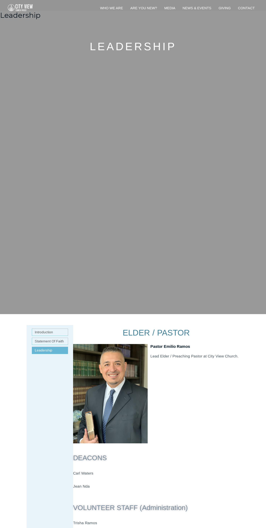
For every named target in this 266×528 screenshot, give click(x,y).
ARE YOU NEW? (143, 8)
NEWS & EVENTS (197, 8)
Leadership (43, 350)
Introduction (44, 332)
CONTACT (246, 8)
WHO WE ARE (111, 8)
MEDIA (169, 8)
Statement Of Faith (49, 341)
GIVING (225, 8)
